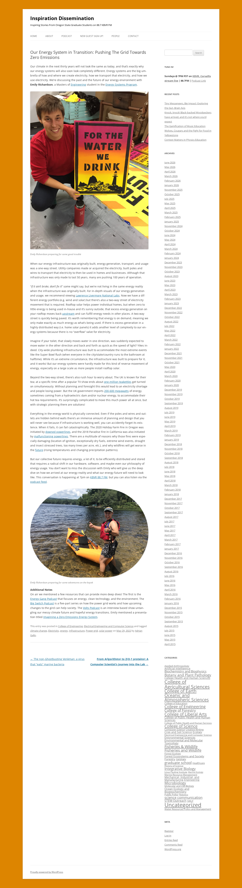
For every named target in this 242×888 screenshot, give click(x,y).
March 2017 (171, 539)
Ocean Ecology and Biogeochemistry (176, 790)
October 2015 (172, 617)
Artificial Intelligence (177, 668)
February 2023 (172, 298)
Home (33, 36)
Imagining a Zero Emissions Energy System (70, 617)
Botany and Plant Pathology (187, 674)
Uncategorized (182, 805)
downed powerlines (57, 432)
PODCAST (66, 36)
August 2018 (171, 462)
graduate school (178, 762)
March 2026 (171, 176)
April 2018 (169, 480)
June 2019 (169, 417)
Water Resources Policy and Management (187, 809)
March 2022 (171, 339)
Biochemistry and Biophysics (185, 671)
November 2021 (173, 358)
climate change (38, 630)
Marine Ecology (195, 772)
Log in (167, 835)
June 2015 (169, 635)
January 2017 (171, 548)
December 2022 (173, 308)
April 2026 (169, 171)
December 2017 (173, 498)
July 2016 (169, 576)
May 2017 (169, 530)
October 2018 (172, 453)
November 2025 (173, 189)
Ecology (197, 732)
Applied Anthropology (176, 666)
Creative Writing (195, 729)
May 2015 (169, 639)
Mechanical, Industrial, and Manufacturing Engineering (181, 778)
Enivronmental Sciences (179, 737)
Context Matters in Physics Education (185, 139)
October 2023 (172, 271)
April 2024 (169, 244)
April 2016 (169, 589)
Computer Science (174, 729)
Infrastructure (77, 630)
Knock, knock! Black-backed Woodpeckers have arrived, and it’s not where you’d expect (187, 117)
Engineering (78, 84)
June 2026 (169, 162)
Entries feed (171, 840)
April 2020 (169, 371)
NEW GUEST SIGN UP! (91, 36)
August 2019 (171, 408)
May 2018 (169, 476)
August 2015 (171, 626)
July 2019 (169, 412)
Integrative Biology (180, 768)
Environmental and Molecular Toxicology (183, 741)
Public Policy (171, 794)
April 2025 (169, 208)
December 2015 (173, 607)
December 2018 (173, 444)
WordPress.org (172, 849)
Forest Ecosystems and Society (184, 756)
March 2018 (171, 485)
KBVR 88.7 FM (98, 477)
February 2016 (172, 598)
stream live (171, 80)
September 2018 (173, 458)
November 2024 (173, 226)
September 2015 (173, 621)
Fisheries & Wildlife (181, 746)
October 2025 (172, 194)
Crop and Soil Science (178, 732)
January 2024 (171, 258)
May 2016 (169, 585)
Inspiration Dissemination (62, 18)
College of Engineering (70, 626)
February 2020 (172, 380)
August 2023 (171, 276)
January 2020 (171, 385)
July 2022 (169, 326)
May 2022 (169, 330)
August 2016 (171, 571)
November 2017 (173, 503)
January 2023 (171, 303)
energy (64, 630)
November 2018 (173, 448)
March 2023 (171, 294)
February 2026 (172, 180)
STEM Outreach (175, 801)
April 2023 (169, 289)
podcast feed (38, 482)
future (39, 450)
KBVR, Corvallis (201, 76)
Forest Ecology (172, 753)
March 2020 (171, 376)
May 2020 (169, 367)
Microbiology (175, 782)
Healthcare (198, 763)
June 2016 (169, 580)
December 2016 (173, 553)
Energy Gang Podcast (43, 599)
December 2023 (173, 262)
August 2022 (171, 321)
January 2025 (171, 221)
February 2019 (172, 435)
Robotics (183, 794)
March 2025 (171, 212)
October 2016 (172, 562)
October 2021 (172, 362)
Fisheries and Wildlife (182, 750)
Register (169, 831)
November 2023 (173, 267)
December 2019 (173, 389)
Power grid (92, 630)
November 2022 (173, 312)
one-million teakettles (117, 382)
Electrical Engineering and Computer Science (108, 626)
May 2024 (169, 239)
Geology (181, 759)
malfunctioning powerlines (51, 436)
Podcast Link (199, 80)
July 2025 (169, 199)
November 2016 (173, 557)
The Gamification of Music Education (185, 126)
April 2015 (169, 644)
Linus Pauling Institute (175, 772)
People (116, 36)
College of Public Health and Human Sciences (187, 719)
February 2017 (172, 544)
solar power (105, 630)
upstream (68, 313)
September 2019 (173, 403)
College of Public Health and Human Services (188, 723)
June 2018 (169, 471)
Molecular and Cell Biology (179, 786)
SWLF (190, 801)
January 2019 (171, 439)
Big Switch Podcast (42, 603)
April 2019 (169, 426)
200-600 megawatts (116, 391)
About (49, 36)
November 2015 (173, 612)
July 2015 (169, 630)
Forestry (169, 759)
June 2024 (169, 235)
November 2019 (173, 394)
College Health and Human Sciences (187, 678)
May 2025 (169, 203)
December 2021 (173, 353)
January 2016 (171, 603)
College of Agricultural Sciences (187, 684)
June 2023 (169, 280)
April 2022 (169, 335)
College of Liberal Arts (185, 714)
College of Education (175, 703)
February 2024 (172, 253)
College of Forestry (180, 710)
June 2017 (169, 526)
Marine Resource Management (180, 774)
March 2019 (171, 430)
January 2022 (171, 348)
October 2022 (172, 317)
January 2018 (171, 494)
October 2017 (172, 508)
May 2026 (169, 167)
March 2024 (171, 248)
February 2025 (172, 217)
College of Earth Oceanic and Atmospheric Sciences (186, 695)
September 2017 (173, 512)
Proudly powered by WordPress (46, 872)
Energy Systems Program (121, 84)
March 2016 (171, 594)
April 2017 (169, 535)
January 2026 (171, 185)
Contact (133, 36)
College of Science (181, 726)
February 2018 (172, 489)
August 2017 (171, 517)
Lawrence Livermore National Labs (97, 295)
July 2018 (169, 467)
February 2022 (172, 344)
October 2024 (172, 230)
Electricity (53, 630)
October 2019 (172, 398)
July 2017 (169, 521)
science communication (183, 797)
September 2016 (173, 567)
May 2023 (169, 285)
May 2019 (169, 421)
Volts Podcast (91, 608)
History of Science (173, 765)
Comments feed (173, 844)
